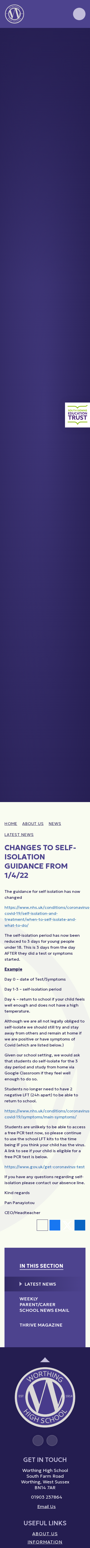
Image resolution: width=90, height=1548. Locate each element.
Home (10, 823)
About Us (33, 823)
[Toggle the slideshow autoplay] (81, 41)
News (55, 823)
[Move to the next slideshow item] (81, 52)
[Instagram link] (38, 1440)
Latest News (19, 834)
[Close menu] (79, 14)
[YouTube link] (52, 1440)
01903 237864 (46, 1497)
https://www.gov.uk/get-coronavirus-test (44, 1166)
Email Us (46, 1506)
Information (45, 1542)
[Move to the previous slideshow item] (81, 63)
